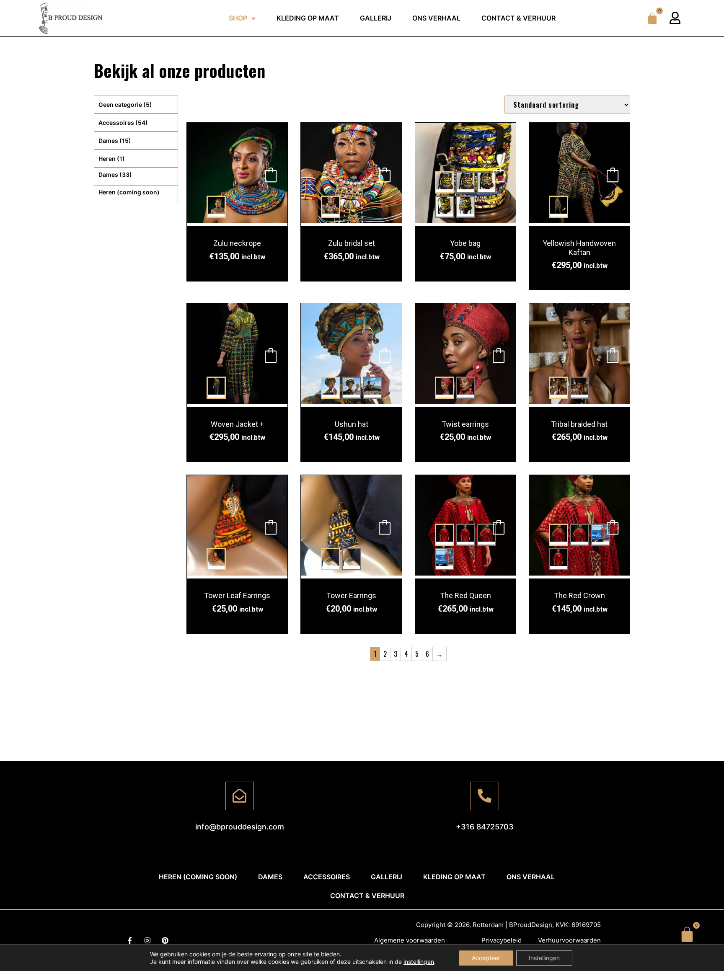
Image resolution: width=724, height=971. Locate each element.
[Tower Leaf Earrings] (237, 526)
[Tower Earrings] (351, 526)
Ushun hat (351, 424)
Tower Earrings (351, 595)
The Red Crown (579, 595)
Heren (111, 158)
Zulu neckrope (237, 243)
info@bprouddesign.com (239, 826)
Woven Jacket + (237, 424)
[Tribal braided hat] (579, 355)
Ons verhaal (436, 18)
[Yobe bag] (444, 182)
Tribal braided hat (579, 424)
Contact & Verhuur (518, 18)
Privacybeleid (501, 940)
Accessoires (123, 122)
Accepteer (486, 957)
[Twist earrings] (465, 355)
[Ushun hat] (351, 355)
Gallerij (375, 18)
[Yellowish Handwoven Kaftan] (579, 174)
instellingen (418, 961)
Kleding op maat (308, 18)
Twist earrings (465, 424)
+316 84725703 (485, 826)
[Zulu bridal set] (351, 174)
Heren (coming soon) (129, 192)
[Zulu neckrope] (237, 174)
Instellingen (544, 957)
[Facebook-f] (130, 940)
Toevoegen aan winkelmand (270, 174)
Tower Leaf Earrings (237, 595)
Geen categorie (125, 104)
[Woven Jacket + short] (237, 355)
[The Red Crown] (558, 535)
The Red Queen (465, 595)
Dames (114, 140)
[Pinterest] (165, 940)
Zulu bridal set (351, 243)
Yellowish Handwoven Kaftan (579, 248)
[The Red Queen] (444, 535)
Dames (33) (115, 174)
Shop (238, 18)
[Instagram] (147, 940)
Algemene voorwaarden (409, 940)
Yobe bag (465, 243)
